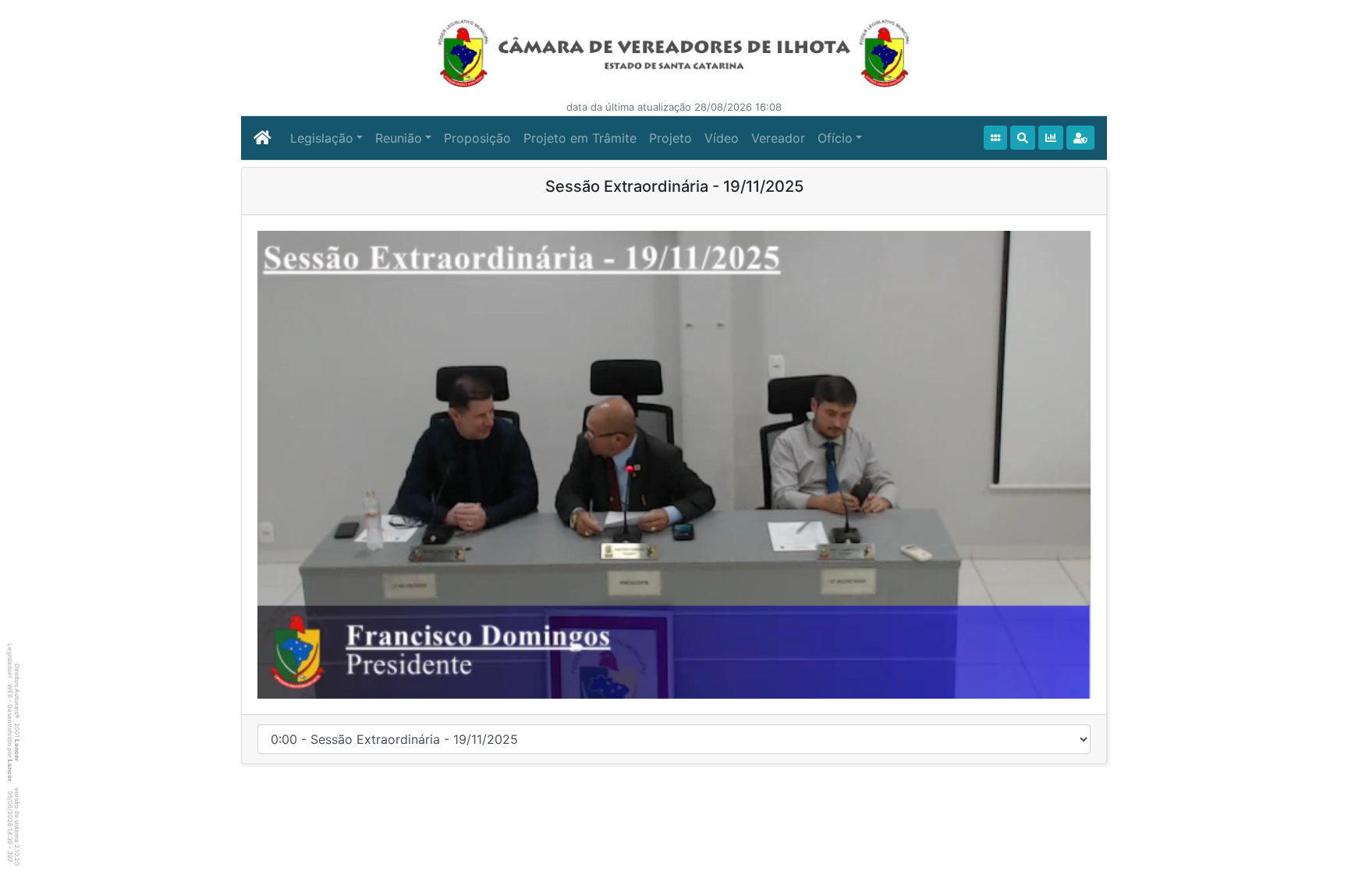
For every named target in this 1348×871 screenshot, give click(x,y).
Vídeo (721, 138)
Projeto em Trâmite (580, 138)
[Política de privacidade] (1080, 138)
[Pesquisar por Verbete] (1022, 138)
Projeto (670, 138)
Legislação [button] (321, 138)
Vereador (778, 138)
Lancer (17, 750)
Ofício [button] (835, 138)
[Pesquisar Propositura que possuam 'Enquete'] (1050, 138)
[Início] (995, 138)
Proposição (477, 138)
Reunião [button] (398, 138)
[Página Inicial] (262, 138)
